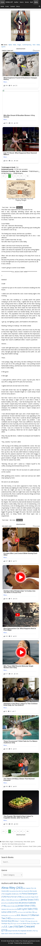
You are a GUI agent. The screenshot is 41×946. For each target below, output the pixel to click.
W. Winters (11, 933)
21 (21, 176)
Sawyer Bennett (14, 931)
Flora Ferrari (13, 896)
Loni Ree (30, 912)
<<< (3, 176)
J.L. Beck (8, 900)
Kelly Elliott (13, 909)
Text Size (19, 207)
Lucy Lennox (12, 915)
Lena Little (9, 912)
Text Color (5, 207)
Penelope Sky (7, 923)
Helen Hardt (26, 897)
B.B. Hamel (28, 888)
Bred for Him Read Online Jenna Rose (13, 844)
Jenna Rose (5, 903)
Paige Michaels (32, 921)
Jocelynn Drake (11, 906)
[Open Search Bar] (39, 6)
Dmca (18, 6)
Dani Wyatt (25, 891)
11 (17, 176)
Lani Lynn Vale (27, 908)
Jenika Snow (30, 899)
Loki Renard (21, 912)
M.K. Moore (24, 915)
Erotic (7, 6)
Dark (31, 2)
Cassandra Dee (15, 891)
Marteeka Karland (16, 918)
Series (27, 2)
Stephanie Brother (27, 931)
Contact (12, 6)
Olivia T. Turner (21, 921)
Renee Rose (28, 923)
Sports (3, 47)
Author (16, 2)
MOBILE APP (9, 2)
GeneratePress (28, 943)
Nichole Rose (7, 921)
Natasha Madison (28, 918)
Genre (22, 2)
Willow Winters (21, 933)
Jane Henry (16, 900)
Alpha (36, 2)
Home (2, 2)
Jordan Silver (26, 905)
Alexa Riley (12, 888)
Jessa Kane (16, 903)
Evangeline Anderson (12, 894)
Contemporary (26, 45)
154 (27, 176)
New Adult (36, 45)
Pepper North (17, 923)
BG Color (12, 207)
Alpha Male (12, 45)
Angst (19, 45)
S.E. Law (11, 926)
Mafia (2, 6)
